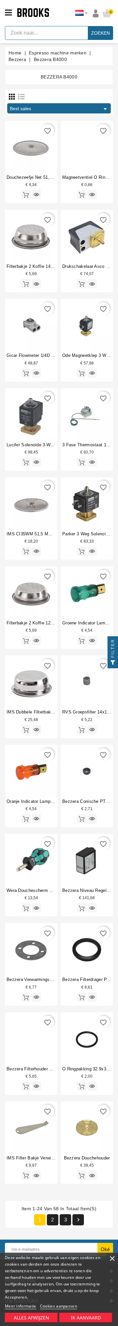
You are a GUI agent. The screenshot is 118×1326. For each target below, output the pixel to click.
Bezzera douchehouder (87, 1157)
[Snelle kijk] (36, 194)
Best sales (59, 109)
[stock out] (81, 997)
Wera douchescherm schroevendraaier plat (50, 890)
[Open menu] (8, 13)
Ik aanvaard (86, 1317)
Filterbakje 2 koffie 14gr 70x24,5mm (43, 266)
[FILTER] (113, 663)
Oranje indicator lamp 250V (34, 801)
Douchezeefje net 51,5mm (33, 177)
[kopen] (25, 194)
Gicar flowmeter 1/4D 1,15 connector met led (53, 355)
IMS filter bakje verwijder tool (37, 1157)
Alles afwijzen (31, 1317)
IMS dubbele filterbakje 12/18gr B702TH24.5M (53, 712)
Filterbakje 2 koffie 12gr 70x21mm (41, 622)
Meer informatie (20, 1306)
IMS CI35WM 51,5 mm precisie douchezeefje (52, 533)
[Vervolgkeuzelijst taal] (81, 13)
